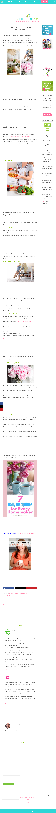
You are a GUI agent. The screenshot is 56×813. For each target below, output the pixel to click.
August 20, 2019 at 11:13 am (17, 632)
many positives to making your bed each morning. (19, 136)
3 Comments (7, 595)
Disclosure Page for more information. (24, 102)
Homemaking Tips (23, 593)
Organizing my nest (26, 591)
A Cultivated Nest (28, 18)
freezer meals (20, 220)
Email (4, 772)
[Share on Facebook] (1, 403)
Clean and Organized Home (15, 591)
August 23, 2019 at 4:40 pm (17, 677)
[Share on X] (1, 406)
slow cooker (7, 219)
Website (5, 777)
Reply (6, 669)
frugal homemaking (13, 593)
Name (4, 766)
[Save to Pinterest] (1, 409)
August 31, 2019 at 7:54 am (17, 725)
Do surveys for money (8, 338)
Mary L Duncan (14, 724)
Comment (6, 749)
